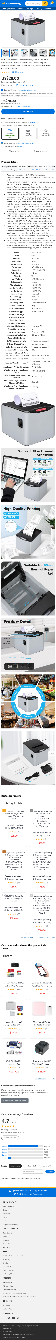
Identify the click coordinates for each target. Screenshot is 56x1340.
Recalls (5, 1263)
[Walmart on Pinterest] (18, 1318)
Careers (5, 1210)
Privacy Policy (8, 1286)
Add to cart (28, 111)
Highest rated (31, 1166)
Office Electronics (38, 170)
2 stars (4, 1155)
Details (20, 146)
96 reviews (19, 72)
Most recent (15, 1166)
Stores (5, 1236)
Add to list (15, 151)
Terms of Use (7, 1282)
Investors (6, 1217)
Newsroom (7, 1213)
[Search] (45, 3)
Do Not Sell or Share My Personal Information (19, 1297)
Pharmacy (6, 1259)
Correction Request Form (14, 1100)
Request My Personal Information (15, 1293)
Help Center (42, 1191)
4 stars (4, 1149)
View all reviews (10, 1137)
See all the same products (45, 1078)
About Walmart (8, 1206)
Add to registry (41, 151)
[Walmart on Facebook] (4, 1318)
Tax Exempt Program (10, 1274)
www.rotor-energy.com (27, 90)
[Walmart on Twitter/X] (8, 1318)
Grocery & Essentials (43, 8)
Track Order (21, 1194)
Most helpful (46, 1166)
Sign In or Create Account (21, 1191)
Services (21, 8)
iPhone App (7, 1305)
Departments (10, 8)
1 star (5, 1158)
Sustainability (7, 1221)
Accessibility (7, 1266)
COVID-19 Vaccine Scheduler (13, 1256)
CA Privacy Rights (9, 1289)
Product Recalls (8, 1270)
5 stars (4, 1146)
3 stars (4, 1152)
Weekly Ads (37, 1194)
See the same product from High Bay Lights (38, 937)
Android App (7, 1309)
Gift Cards (6, 1247)
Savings (30, 8)
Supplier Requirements (11, 1224)
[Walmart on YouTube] (13, 1318)
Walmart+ (6, 1244)
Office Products (24, 170)
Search (50, 1171)
